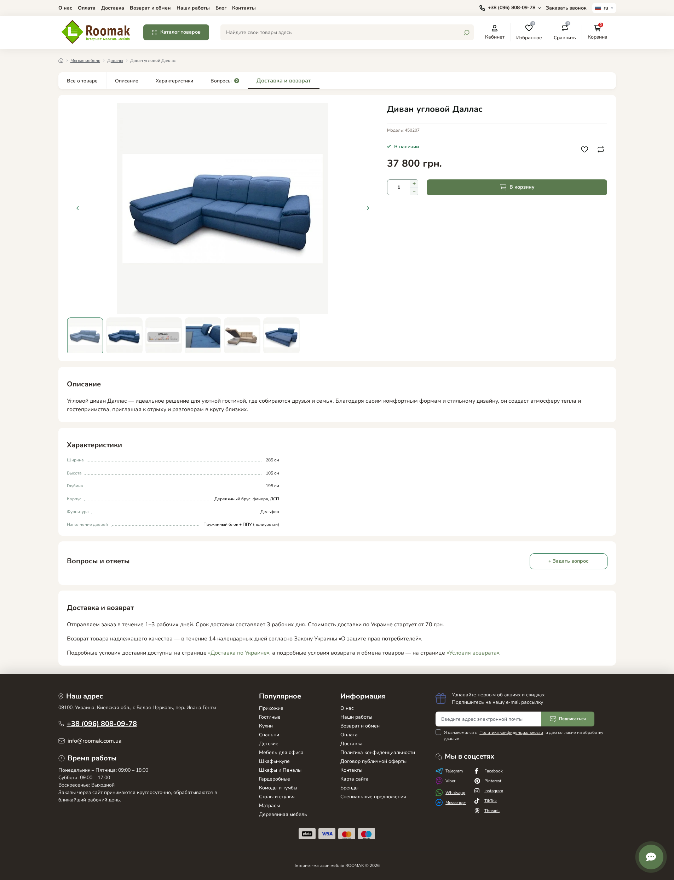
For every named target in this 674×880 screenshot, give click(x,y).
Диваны (115, 60)
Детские (268, 743)
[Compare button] (600, 149)
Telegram (454, 771)
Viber (450, 781)
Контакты (244, 8)
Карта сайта (354, 779)
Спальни (269, 734)
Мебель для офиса (281, 752)
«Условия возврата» (473, 653)
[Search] (467, 32)
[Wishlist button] (584, 149)
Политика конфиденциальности (377, 752)
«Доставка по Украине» (238, 653)
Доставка (112, 8)
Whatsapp (455, 792)
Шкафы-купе (274, 761)
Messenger (455, 802)
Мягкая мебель (85, 60)
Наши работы (193, 8)
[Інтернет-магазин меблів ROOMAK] (96, 32)
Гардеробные (274, 779)
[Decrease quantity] (414, 191)
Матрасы (269, 805)
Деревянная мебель (283, 814)
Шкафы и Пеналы (280, 770)
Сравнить (565, 32)
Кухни (266, 726)
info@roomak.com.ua (95, 740)
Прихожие (271, 708)
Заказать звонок (566, 8)
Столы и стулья (277, 796)
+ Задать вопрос (568, 561)
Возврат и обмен (150, 8)
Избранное (529, 32)
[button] (368, 208)
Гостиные (270, 717)
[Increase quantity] (414, 183)
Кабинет (495, 37)
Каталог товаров (180, 32)
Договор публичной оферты (373, 761)
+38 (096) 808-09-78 (102, 723)
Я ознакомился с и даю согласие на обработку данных (523, 736)
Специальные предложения (373, 796)
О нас (65, 8)
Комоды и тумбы (278, 787)
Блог (220, 8)
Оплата (87, 8)
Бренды (349, 787)
